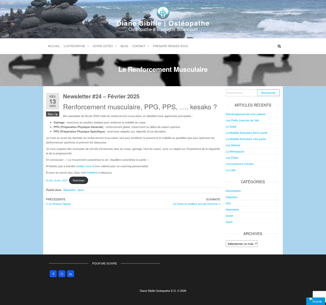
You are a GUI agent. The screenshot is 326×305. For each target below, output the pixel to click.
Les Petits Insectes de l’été (242, 120)
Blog (124, 46)
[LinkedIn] (70, 273)
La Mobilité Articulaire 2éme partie (246, 133)
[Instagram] (62, 273)
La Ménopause (235, 151)
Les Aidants (233, 145)
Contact (138, 46)
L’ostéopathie (74, 46)
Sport (81, 190)
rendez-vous (83, 166)
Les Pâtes (232, 157)
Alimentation (233, 191)
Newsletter (69, 190)
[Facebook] (53, 273)
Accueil (54, 46)
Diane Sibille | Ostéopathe (163, 23)
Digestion (231, 197)
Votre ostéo (103, 46)
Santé (229, 216)
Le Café (230, 170)
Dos (228, 203)
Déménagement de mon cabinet (245, 114)
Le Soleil (231, 126)
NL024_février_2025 (56, 180)
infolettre (92, 172)
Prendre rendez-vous (170, 46)
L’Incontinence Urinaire (240, 164)
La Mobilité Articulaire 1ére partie (246, 139)
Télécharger (78, 180)
